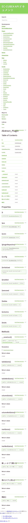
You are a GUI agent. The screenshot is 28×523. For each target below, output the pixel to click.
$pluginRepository (6, 149)
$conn (3, 146)
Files (3, 124)
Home (3, 127)
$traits (3, 171)
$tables (3, 164)
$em (3, 143)
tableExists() (4, 177)
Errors (3, 116)
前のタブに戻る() (5, 199)
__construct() (5, 174)
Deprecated (5, 114)
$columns (4, 168)
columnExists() (5, 183)
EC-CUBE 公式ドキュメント (10, 518)
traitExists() (4, 189)
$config (3, 152)
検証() (3, 202)
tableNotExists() (5, 180)
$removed (4, 161)
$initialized (4, 155)
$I (2, 139)
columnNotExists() (6, 186)
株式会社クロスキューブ (14, 511)
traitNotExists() (5, 193)
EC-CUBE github (7, 516)
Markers (4, 118)
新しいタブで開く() (6, 196)
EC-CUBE (2, 513)
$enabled (4, 158)
